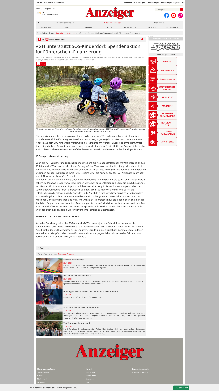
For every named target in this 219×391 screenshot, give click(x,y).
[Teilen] (142, 39)
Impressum (59, 2)
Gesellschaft (46, 27)
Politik (109, 27)
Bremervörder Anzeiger (65, 23)
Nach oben (44, 248)
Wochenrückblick (172, 27)
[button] (182, 2)
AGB (87, 382)
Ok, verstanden (181, 387)
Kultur (67, 27)
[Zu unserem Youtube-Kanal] (173, 15)
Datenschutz (91, 375)
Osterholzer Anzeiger (112, 23)
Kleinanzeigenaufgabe (46, 369)
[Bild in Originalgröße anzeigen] (91, 97)
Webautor (41, 382)
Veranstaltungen (130, 27)
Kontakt (39, 2)
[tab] (41, 64)
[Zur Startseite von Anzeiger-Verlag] (110, 13)
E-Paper (40, 375)
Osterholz (71, 33)
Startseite (59, 33)
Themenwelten (160, 23)
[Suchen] (181, 9)
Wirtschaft (152, 27)
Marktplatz (141, 2)
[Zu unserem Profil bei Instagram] (180, 15)
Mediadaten (48, 2)
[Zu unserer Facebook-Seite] (166, 15)
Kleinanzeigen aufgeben (170, 2)
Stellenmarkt (42, 379)
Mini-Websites (129, 2)
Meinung (88, 27)
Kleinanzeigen (153, 2)
